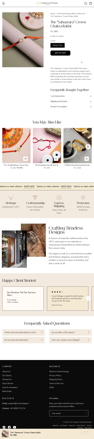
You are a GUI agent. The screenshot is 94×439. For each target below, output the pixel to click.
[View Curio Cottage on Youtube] (14, 427)
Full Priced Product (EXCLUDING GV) (71, 13)
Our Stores (6, 375)
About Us (6, 371)
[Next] (88, 146)
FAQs (51, 387)
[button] (85, 3)
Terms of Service (56, 383)
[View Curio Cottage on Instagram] (4, 427)
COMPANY (7, 366)
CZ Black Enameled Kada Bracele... (78, 165)
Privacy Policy (55, 375)
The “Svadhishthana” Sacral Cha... (16, 165)
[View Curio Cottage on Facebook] (9, 427)
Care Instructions (57, 96)
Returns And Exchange (59, 371)
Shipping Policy (55, 379)
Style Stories (7, 383)
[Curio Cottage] (47, 3)
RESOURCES (54, 366)
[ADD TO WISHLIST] (82, 62)
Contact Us (7, 379)
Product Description (58, 107)
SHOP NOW (36, 186)
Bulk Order (7, 391)
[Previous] (6, 146)
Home (52, 13)
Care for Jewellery (10, 387)
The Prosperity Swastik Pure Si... (47, 165)
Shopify (89, 422)
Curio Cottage (73, 422)
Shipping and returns (58, 101)
